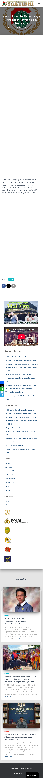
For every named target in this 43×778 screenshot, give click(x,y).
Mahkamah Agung (26, 768)
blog (7, 505)
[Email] (2, 392)
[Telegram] (2, 395)
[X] (2, 385)
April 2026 (9, 467)
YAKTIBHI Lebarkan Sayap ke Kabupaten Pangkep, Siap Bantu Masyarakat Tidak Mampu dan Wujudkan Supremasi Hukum (22, 388)
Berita (11, 279)
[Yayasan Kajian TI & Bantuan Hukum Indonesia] (18, 3)
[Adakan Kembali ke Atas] (39, 773)
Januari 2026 (10, 471)
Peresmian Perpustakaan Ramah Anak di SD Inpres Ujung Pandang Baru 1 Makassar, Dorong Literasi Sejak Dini (22, 367)
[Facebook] (2, 382)
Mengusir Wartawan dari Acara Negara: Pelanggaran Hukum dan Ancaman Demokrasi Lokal (20, 378)
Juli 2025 (8, 486)
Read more (18, 638)
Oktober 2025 (10, 475)
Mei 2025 (8, 490)
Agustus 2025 (10, 482)
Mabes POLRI (14, 768)
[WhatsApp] (2, 389)
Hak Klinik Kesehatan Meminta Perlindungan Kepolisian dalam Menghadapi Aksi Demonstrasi (16, 621)
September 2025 (11, 478)
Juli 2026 (8, 463)
